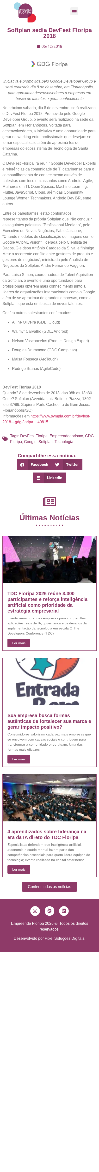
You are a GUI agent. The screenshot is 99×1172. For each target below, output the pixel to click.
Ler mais (18, 643)
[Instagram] (35, 911)
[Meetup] (49, 911)
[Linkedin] (64, 911)
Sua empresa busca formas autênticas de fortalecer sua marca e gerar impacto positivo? (49, 721)
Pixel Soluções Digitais (64, 938)
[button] (74, 11)
